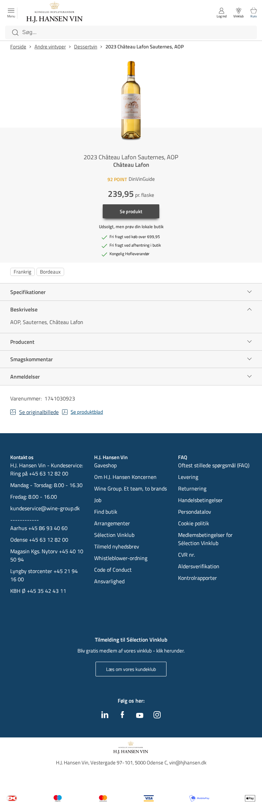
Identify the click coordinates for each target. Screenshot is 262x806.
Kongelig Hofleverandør (129, 254)
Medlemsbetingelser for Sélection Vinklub (205, 539)
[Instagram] (157, 716)
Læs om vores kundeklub (131, 669)
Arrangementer (112, 523)
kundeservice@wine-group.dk (45, 508)
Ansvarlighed (109, 581)
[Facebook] (122, 716)
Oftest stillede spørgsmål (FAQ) (213, 465)
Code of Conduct (113, 570)
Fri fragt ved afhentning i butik (135, 245)
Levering (188, 477)
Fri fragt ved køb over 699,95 (135, 237)
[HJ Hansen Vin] (55, 13)
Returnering (192, 488)
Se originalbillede (39, 412)
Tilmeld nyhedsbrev (116, 546)
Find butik (105, 512)
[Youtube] (139, 716)
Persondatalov (194, 512)
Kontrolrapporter (197, 578)
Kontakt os (21, 457)
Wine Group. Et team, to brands (130, 488)
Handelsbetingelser (200, 500)
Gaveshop (105, 465)
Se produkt (131, 211)
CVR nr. (186, 555)
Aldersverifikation (198, 566)
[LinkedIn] (104, 716)
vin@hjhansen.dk (187, 762)
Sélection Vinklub (114, 535)
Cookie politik (194, 523)
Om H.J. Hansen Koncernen (125, 477)
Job (97, 500)
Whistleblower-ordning (120, 558)
